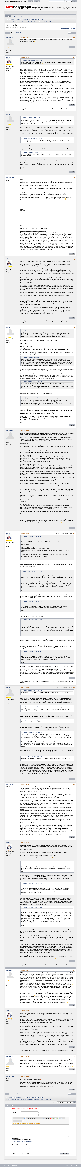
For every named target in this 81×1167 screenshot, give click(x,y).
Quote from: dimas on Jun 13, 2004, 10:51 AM (32, 117)
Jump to (54, 1102)
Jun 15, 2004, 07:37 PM (24, 1056)
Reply (69, 32)
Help (64, 1165)
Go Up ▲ (75, 1165)
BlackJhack (9, 37)
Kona (8, 114)
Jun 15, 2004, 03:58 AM (24, 687)
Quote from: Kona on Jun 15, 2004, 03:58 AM (32, 862)
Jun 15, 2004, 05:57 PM (24, 1010)
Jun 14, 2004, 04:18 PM (24, 430)
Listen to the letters (16, 1141)
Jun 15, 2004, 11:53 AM (24, 842)
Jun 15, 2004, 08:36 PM (24, 1076)
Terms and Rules (69, 1165)
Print (74, 32)
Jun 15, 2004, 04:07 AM (24, 784)
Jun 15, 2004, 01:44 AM (24, 533)
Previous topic (65, 28)
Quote (72, 47)
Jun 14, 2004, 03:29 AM (24, 177)
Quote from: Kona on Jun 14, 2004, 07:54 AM (32, 536)
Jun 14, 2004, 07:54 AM (24, 327)
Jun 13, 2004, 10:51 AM (24, 57)
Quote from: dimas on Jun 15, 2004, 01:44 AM (32, 690)
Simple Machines (14, 1165)
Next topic (72, 28)
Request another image (27, 1141)
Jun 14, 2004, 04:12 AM (24, 259)
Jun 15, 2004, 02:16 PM (24, 970)
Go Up (7, 1093)
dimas (8, 57)
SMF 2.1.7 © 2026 (7, 1165)
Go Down (8, 32)
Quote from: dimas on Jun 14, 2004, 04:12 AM (32, 330)
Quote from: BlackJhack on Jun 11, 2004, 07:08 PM (33, 60)
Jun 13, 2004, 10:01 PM (24, 114)
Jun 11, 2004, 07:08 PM (24, 37)
